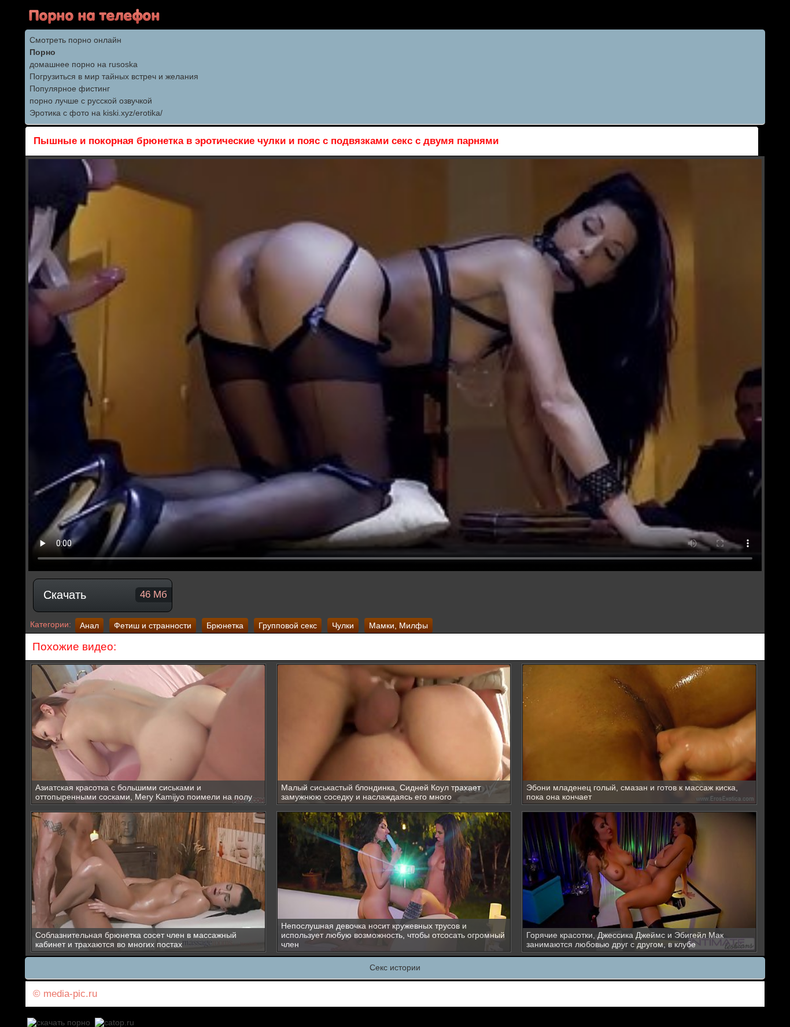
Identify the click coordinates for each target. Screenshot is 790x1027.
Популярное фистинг (69, 88)
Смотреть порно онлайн (75, 40)
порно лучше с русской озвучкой (90, 100)
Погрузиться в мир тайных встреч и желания (113, 76)
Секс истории (395, 967)
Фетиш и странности (152, 625)
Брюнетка (224, 625)
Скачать (105, 594)
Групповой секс (288, 625)
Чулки (343, 625)
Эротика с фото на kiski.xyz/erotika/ (96, 112)
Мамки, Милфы (398, 625)
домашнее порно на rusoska (83, 64)
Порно (42, 52)
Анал (89, 625)
